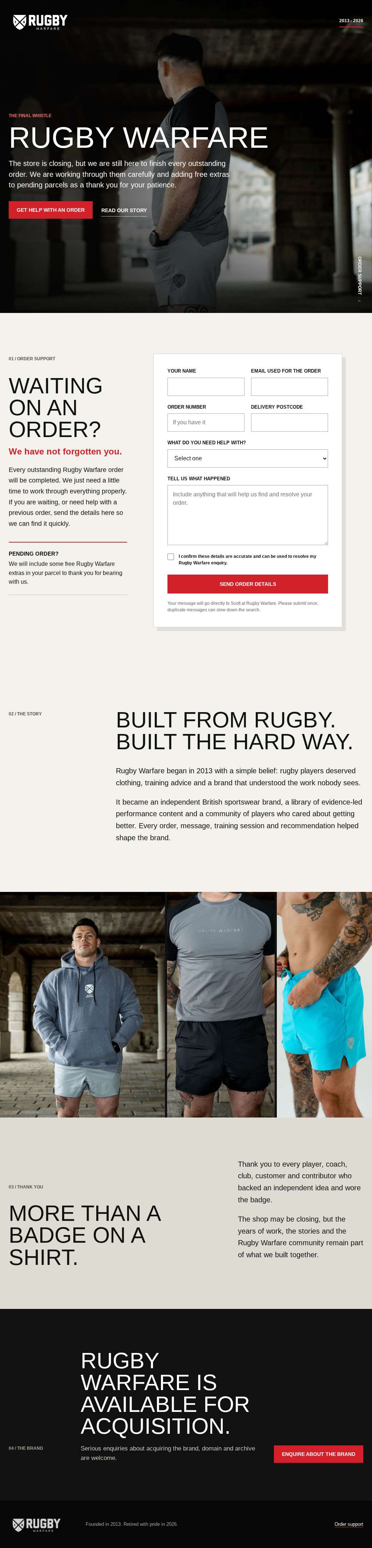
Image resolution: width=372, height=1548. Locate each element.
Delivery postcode (277, 407)
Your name (181, 371)
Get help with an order (51, 210)
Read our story (124, 210)
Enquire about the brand (318, 1454)
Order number (186, 407)
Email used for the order (286, 371)
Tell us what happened (198, 478)
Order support (349, 1524)
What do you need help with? (206, 442)
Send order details (248, 584)
